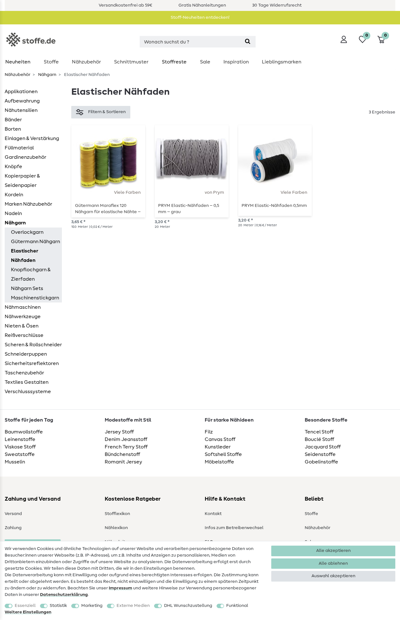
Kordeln (14, 194)
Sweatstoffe (20, 454)
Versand (13, 514)
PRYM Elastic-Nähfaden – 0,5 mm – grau (188, 208)
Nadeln (13, 213)
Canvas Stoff (220, 439)
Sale (205, 61)
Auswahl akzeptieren (333, 576)
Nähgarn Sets (27, 288)
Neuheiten (17, 61)
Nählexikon (116, 528)
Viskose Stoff (20, 446)
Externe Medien (133, 605)
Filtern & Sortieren (107, 112)
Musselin (15, 461)
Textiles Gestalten (26, 382)
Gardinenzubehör (25, 157)
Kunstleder (218, 446)
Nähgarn (46, 74)
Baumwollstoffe (24, 431)
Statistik (58, 605)
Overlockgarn (27, 232)
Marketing (91, 605)
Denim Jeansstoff (126, 439)
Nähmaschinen (23, 307)
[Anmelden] (343, 39)
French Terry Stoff (126, 446)
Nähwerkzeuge (23, 316)
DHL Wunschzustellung (188, 605)
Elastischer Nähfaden (24, 255)
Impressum (120, 588)
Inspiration (236, 61)
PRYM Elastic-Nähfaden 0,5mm (274, 205)
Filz (209, 431)
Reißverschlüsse (24, 335)
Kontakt (213, 514)
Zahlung (13, 528)
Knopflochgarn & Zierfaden (31, 274)
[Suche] (248, 42)
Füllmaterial (19, 147)
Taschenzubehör (24, 372)
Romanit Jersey (123, 461)
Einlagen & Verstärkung (32, 138)
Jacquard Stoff (323, 446)
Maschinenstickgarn (35, 297)
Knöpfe (13, 166)
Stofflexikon (117, 514)
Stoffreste (174, 61)
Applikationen (21, 91)
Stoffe (51, 61)
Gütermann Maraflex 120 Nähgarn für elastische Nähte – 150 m (108, 208)
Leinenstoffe (20, 439)
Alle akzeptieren (333, 550)
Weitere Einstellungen (28, 612)
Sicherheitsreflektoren (32, 363)
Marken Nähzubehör (28, 204)
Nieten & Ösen (21, 325)
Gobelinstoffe (321, 461)
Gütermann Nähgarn (35, 241)
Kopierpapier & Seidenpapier (22, 180)
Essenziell (25, 605)
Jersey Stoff (119, 431)
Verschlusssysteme (28, 391)
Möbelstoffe (219, 461)
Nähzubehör (86, 61)
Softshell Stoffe (223, 454)
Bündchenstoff (122, 454)
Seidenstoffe (320, 454)
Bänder (13, 119)
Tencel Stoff (319, 431)
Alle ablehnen (333, 563)
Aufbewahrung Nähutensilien (22, 105)
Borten (13, 129)
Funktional (237, 605)
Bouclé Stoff (319, 439)
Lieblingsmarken (281, 61)
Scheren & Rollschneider (33, 344)
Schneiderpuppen (26, 354)
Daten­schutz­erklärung (64, 594)
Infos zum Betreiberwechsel (234, 528)
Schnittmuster (131, 61)
